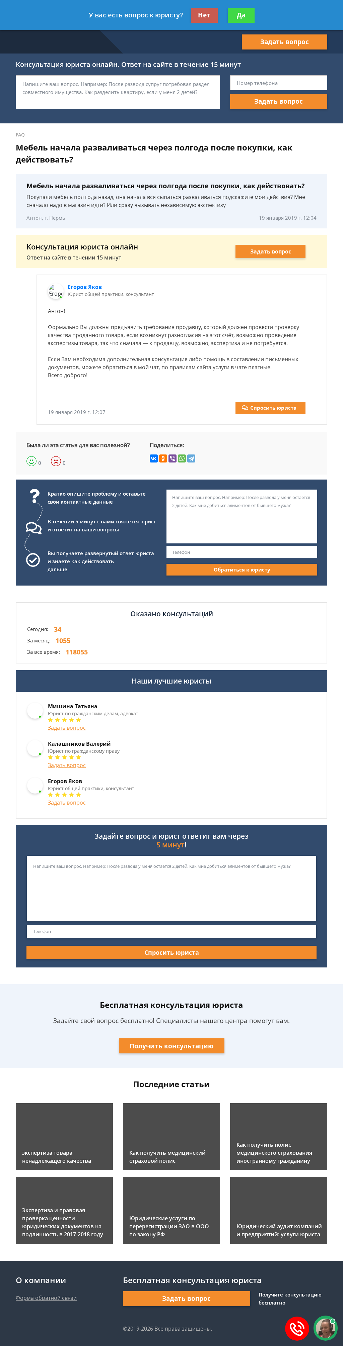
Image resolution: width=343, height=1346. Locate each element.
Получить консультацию (172, 1046)
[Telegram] (191, 458)
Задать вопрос (284, 41)
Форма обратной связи (46, 1298)
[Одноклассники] (163, 458)
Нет (204, 15)
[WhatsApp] (182, 458)
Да (241, 15)
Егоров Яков (85, 287)
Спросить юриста (273, 407)
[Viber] (172, 458)
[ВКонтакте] (154, 458)
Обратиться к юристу (242, 569)
